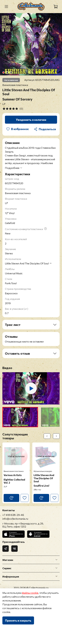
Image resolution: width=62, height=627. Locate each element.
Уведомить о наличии (31, 119)
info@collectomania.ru (15, 518)
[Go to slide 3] (11, 72)
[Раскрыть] (56, 560)
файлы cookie (30, 592)
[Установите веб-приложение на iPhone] (13, 534)
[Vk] (14, 548)
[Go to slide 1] (3, 72)
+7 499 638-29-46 (13, 514)
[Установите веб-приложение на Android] (38, 534)
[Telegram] (5, 548)
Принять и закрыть (18, 620)
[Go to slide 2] (7, 72)
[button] (20, 417)
